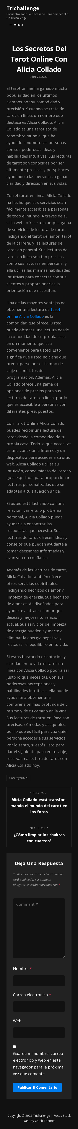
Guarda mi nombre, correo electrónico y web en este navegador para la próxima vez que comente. (38, 1063)
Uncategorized (18, 778)
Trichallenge (22, 8)
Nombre (22, 968)
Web (17, 1020)
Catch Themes (45, 1121)
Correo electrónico (32, 994)
